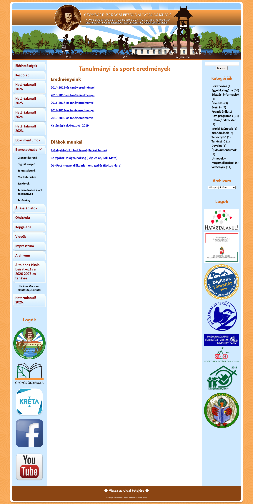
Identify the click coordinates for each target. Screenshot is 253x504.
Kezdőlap (22, 75)
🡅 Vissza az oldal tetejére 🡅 (126, 491)
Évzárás (217, 107)
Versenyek (218, 167)
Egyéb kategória (222, 90)
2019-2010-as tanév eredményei (72, 118)
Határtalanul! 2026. (25, 87)
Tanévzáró (218, 141)
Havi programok (222, 116)
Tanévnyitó (219, 137)
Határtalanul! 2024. (25, 115)
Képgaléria (23, 227)
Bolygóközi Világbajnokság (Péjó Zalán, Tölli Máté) (84, 158)
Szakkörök (23, 183)
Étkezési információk (225, 95)
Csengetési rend (27, 157)
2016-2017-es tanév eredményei (72, 103)
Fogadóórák (220, 112)
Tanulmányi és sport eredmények (30, 192)
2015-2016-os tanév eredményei (72, 95)
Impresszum (24, 246)
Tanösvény (24, 200)
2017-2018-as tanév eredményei (72, 110)
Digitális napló (26, 164)
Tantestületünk (26, 170)
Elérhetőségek (26, 66)
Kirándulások (220, 133)
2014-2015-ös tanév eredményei (72, 87)
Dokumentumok (27, 140)
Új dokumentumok (224, 150)
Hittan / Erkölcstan (224, 120)
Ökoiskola (22, 218)
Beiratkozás (219, 86)
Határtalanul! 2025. (25, 101)
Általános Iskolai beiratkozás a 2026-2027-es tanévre (28, 271)
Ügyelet (217, 146)
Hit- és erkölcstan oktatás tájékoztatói (29, 288)
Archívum (22, 255)
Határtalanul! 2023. (25, 129)
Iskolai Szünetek (222, 129)
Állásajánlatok (26, 208)
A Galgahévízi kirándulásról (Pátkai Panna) (79, 150)
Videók (20, 237)
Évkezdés (218, 103)
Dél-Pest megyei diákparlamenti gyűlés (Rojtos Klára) (86, 165)
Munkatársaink (27, 177)
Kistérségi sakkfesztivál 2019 (70, 125)
